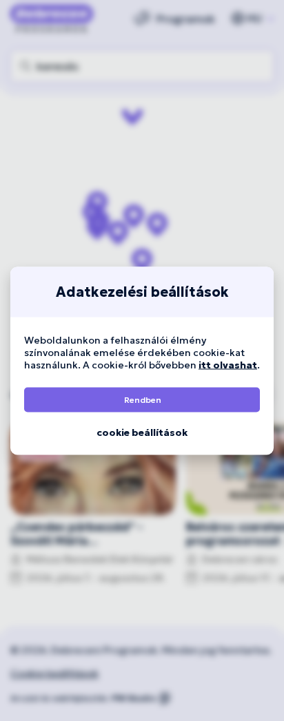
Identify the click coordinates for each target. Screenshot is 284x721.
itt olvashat (228, 364)
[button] (142, 399)
